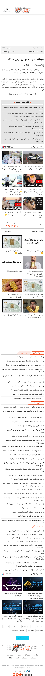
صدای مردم (10, 655)
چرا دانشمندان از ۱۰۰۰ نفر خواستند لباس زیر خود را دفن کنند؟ (24, 365)
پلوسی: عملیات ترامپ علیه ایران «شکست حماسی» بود (26, 458)
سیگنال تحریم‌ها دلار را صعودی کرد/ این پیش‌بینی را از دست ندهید (22, 493)
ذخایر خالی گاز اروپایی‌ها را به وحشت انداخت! (29, 489)
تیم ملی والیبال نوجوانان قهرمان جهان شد (29, 425)
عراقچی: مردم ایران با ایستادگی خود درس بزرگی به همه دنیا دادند (23, 407)
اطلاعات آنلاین (22, 10)
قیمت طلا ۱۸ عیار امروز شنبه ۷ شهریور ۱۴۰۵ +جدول (27, 357)
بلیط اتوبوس (15, 630)
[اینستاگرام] (20, 674)
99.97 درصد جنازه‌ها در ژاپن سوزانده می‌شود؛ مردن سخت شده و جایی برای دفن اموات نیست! (23, 121)
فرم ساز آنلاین (25, 627)
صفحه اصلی (39, 48)
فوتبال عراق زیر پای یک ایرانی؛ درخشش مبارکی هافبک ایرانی (24, 541)
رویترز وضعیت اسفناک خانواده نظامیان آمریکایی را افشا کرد (25, 421)
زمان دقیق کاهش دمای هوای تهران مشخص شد (28, 398)
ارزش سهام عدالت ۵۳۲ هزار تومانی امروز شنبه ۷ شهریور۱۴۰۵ (24, 361)
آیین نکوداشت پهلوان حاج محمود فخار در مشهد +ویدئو (25, 475)
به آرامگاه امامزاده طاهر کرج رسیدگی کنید (30, 516)
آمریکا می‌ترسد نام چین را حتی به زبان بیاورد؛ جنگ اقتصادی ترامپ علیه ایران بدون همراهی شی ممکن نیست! (24, 114)
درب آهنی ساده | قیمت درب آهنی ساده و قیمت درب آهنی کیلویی (23, 570)
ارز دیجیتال (23, 630)
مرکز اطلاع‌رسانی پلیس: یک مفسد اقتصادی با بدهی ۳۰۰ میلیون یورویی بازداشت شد (24, 441)
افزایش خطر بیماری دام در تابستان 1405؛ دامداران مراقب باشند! (23, 562)
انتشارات (24, 658)
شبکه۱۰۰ (36, 655)
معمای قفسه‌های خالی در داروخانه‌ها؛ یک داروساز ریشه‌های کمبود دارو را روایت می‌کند (23, 521)
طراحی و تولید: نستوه (20, 671)
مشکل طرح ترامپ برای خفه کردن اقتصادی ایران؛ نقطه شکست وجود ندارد (23, 134)
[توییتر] (17, 674)
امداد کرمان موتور (15, 627)
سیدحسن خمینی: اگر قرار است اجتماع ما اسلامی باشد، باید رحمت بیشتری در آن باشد (23, 499)
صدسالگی (27, 655)
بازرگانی (38, 527)
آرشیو (17, 658)
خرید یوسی (6, 627)
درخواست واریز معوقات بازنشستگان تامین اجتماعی (27, 386)
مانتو (42, 627)
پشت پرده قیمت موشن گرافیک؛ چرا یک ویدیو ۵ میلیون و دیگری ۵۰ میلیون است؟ (23, 558)
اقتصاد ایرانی (39, 630)
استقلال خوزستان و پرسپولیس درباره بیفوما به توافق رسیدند (24, 454)
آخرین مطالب (36, 403)
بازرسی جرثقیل (35, 627)
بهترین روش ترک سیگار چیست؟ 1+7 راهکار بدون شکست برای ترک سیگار (24, 552)
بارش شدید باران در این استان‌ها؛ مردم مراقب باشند (27, 436)
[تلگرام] (14, 674)
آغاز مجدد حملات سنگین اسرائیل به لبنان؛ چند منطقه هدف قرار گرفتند (24, 470)
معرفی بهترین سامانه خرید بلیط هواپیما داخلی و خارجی (25, 531)
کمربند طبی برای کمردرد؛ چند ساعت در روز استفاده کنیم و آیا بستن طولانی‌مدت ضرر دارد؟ (23, 546)
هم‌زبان (19, 655)
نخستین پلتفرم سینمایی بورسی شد (31, 508)
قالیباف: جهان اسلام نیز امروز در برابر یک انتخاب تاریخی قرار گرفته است (21, 446)
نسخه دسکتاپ (23, 637)
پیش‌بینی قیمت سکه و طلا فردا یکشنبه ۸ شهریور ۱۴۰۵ (26, 390)
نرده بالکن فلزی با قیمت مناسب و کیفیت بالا (29, 566)
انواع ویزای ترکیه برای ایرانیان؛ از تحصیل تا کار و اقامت (26, 538)
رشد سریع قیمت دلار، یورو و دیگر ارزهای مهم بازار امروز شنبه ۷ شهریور (22, 450)
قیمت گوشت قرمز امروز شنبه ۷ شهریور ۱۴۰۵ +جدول (27, 394)
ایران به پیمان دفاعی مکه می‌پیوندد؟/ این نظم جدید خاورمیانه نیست (21, 382)
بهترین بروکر (31, 630)
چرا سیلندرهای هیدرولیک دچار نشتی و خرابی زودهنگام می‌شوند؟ (23, 534)
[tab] (38, 353)
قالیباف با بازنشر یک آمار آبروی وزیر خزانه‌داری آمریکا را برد (25, 417)
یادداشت (33, 658)
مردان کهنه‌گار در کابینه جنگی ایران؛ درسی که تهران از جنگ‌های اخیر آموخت (24, 140)
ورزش (33, 48)
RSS (10, 658)
